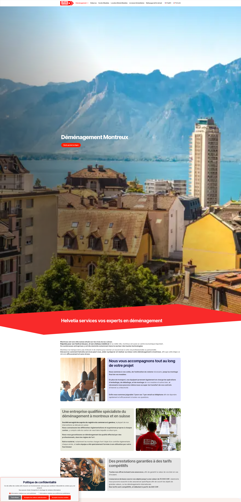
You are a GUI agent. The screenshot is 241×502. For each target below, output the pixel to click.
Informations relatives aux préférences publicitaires (55, 493)
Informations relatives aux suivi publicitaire (23, 493)
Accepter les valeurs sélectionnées (35, 497)
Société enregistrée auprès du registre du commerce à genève (88, 422)
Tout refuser (15, 497)
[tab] (82, 3)
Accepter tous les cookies (60, 497)
